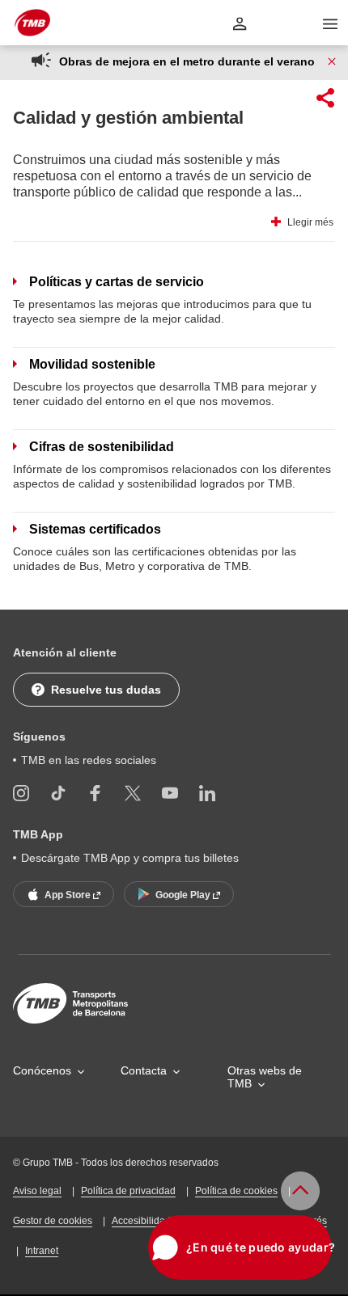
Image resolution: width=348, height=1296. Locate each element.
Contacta (144, 1070)
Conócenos (42, 1070)
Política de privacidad (128, 1191)
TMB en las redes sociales (88, 760)
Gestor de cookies (52, 1220)
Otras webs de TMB (264, 1077)
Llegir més (310, 222)
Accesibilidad (141, 1220)
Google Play (184, 895)
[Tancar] (332, 61)
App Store (69, 895)
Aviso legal (37, 1191)
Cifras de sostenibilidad (101, 447)
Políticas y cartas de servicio (116, 282)
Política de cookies (236, 1191)
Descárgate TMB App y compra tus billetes (130, 857)
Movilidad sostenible (92, 364)
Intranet (41, 1250)
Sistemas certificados (95, 529)
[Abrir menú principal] (330, 24)
